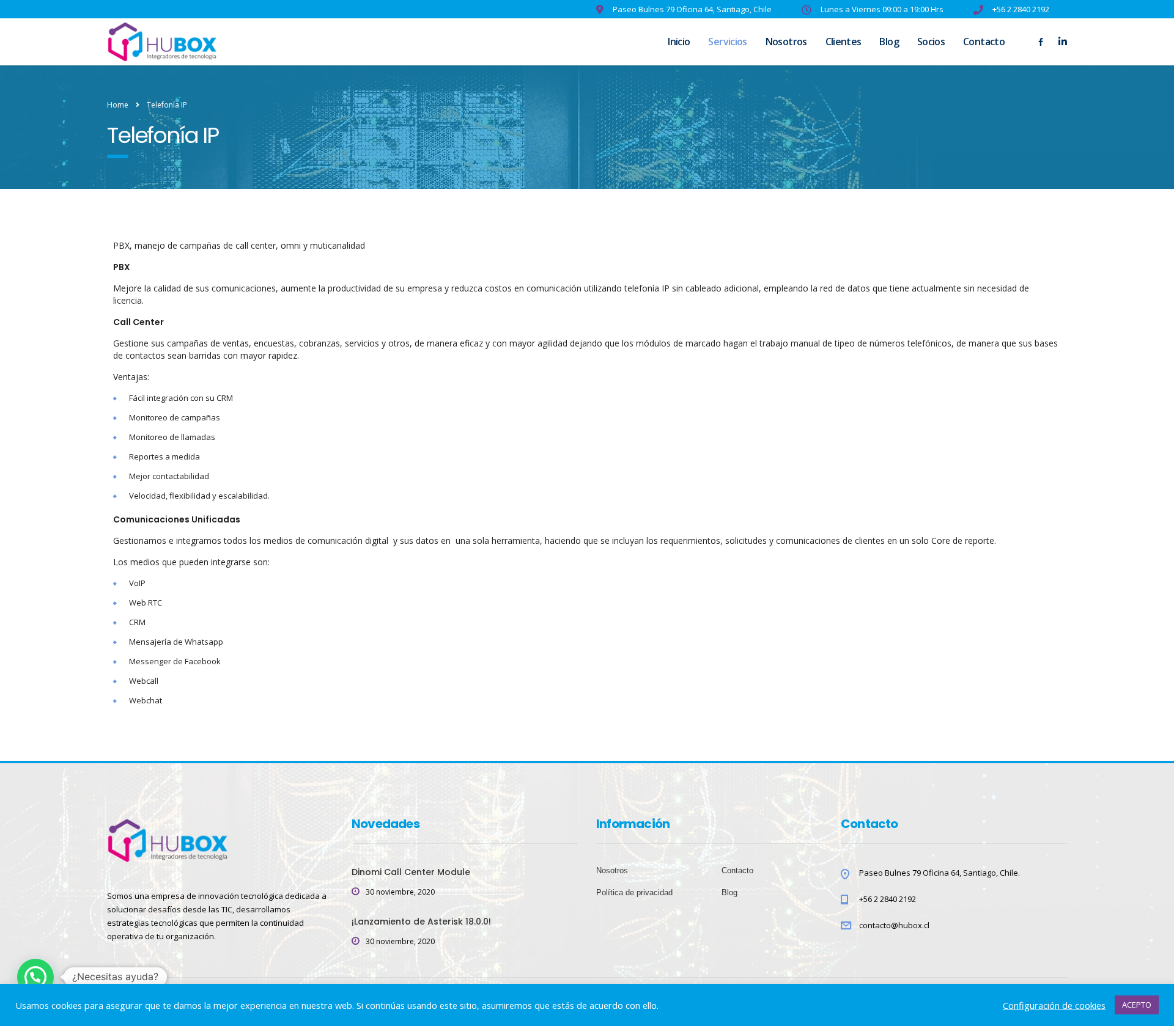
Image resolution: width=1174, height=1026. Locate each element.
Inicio (679, 41)
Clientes (843, 41)
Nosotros (786, 41)
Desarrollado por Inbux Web (159, 1007)
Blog (888, 41)
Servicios (727, 41)
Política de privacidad (634, 892)
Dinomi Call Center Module (411, 872)
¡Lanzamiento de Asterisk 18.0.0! (421, 921)
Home (117, 105)
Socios (931, 41)
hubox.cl (336, 997)
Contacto (984, 41)
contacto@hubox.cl (894, 925)
